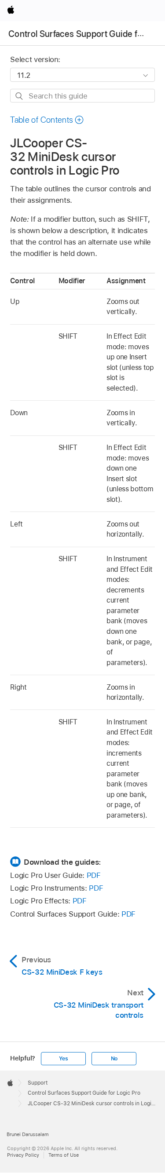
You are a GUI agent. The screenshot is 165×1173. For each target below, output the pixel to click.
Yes (63, 1059)
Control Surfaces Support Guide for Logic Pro (84, 1093)
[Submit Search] (19, 96)
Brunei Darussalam (28, 1134)
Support (38, 1083)
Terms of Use (63, 1155)
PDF (94, 875)
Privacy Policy (23, 1155)
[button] (47, 120)
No (114, 1059)
